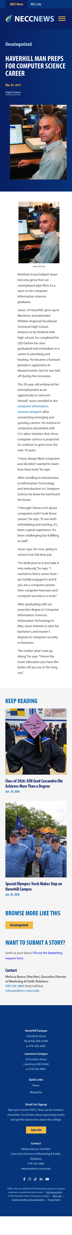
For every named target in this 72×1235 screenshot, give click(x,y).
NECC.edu (36, 4)
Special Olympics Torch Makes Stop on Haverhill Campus (33, 886)
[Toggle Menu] (62, 18)
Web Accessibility (54, 1192)
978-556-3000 (37, 1046)
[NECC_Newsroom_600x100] (29, 18)
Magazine (36, 1092)
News (36, 1085)
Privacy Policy (54, 1199)
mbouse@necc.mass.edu (22, 991)
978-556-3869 (14, 986)
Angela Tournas (13, 92)
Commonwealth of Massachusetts (28, 1199)
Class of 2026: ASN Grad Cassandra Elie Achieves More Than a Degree (34, 783)
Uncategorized (19, 925)
